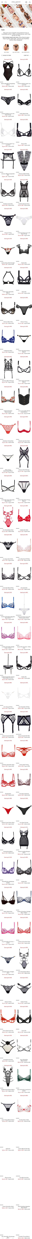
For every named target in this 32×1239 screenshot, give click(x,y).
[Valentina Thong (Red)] (8, 427)
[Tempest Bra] (8, 780)
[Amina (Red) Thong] (24, 751)
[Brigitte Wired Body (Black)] (8, 1076)
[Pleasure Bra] (8, 1164)
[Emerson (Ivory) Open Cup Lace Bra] (8, 130)
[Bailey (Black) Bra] (8, 898)
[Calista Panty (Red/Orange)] (8, 249)
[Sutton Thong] (24, 988)
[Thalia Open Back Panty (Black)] (24, 337)
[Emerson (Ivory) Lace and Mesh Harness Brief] (24, 603)
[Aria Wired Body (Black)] (24, 958)
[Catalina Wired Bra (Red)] (24, 928)
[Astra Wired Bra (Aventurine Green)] (24, 1076)
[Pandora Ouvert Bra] (8, 190)
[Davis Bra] (24, 1017)
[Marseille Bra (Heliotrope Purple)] (8, 868)
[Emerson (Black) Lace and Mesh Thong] (8, 100)
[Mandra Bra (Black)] (8, 838)
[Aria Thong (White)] (8, 693)
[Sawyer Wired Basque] (24, 456)
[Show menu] (2, 2)
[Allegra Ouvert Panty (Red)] (8, 809)
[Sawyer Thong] (8, 219)
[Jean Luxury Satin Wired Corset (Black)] (24, 397)
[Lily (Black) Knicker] (24, 1164)
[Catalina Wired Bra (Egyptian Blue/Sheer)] (8, 603)
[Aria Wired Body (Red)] (8, 516)
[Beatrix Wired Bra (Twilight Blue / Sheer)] (24, 898)
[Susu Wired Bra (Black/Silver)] (24, 1046)
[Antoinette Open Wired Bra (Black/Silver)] (8, 486)
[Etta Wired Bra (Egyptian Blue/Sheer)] (24, 1193)
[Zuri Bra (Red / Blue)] (24, 1106)
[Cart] (29, 2)
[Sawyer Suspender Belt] (8, 722)
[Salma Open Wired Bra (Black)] (24, 367)
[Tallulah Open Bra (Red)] (24, 427)
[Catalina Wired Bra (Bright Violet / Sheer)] (8, 633)
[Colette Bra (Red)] (24, 516)
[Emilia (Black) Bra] (24, 100)
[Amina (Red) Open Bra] (8, 1017)
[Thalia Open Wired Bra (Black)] (8, 278)
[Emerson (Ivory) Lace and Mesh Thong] (24, 219)
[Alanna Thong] (8, 988)
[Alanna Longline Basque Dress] (24, 838)
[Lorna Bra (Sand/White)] (24, 545)
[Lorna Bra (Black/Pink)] (8, 574)
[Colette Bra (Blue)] (8, 337)
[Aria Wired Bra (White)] (24, 693)
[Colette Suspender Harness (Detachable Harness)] (8, 663)
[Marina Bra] (24, 249)
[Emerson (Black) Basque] (8, 367)
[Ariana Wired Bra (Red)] (8, 1193)
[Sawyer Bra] (24, 130)
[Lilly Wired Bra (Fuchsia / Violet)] (8, 928)
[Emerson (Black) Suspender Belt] (8, 160)
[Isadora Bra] (24, 868)
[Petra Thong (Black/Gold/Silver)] (8, 456)
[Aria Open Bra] (24, 574)
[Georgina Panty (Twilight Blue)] (8, 958)
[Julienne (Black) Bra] (8, 308)
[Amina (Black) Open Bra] (24, 1135)
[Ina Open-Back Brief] (8, 545)
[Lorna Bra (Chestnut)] (24, 780)
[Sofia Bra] (8, 1135)
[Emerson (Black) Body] (24, 160)
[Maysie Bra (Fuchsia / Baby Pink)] (24, 633)
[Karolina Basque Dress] (24, 190)
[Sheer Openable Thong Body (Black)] (8, 70)
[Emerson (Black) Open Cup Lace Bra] (24, 70)
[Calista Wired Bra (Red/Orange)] (8, 397)
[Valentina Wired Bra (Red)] (8, 751)
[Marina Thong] (24, 308)
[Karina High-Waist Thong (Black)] (24, 486)
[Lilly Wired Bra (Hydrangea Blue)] (8, 1223)
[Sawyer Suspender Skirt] (24, 722)
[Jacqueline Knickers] (8, 1046)
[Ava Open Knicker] (24, 809)
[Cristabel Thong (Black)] (24, 1223)
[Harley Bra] (24, 663)
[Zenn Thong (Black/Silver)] (8, 1106)
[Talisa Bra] (24, 278)
